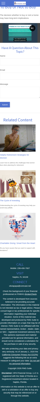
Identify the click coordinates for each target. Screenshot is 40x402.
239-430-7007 (23, 268)
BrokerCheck (31, 294)
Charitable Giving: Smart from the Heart (17, 243)
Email (2, 70)
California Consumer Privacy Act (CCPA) (20, 355)
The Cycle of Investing (10, 200)
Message (4, 84)
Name (2, 56)
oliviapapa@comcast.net (20, 286)
